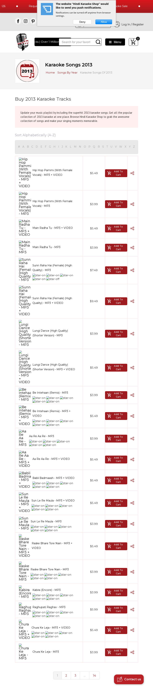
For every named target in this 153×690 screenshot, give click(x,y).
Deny (82, 21)
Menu (116, 42)
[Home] (22, 41)
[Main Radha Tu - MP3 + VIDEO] (25, 227)
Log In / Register (132, 24)
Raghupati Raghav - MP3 (48, 607)
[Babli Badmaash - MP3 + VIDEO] (25, 479)
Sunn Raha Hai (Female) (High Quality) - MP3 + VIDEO (52, 301)
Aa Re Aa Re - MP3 (41, 436)
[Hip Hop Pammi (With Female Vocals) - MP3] (25, 203)
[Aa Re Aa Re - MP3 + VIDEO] (25, 459)
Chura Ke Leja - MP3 (45, 651)
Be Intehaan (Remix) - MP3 (50, 392)
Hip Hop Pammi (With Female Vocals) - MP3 (52, 204)
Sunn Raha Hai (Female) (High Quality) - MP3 (52, 268)
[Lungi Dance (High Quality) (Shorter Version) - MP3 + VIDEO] (25, 367)
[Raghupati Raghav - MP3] (25, 609)
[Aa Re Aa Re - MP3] (23, 438)
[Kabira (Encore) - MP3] (25, 591)
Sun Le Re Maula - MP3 (46, 521)
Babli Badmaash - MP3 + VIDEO (53, 478)
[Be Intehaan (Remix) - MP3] (25, 394)
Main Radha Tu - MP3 (46, 247)
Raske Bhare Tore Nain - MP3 (50, 569)
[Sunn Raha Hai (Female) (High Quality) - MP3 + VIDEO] (25, 301)
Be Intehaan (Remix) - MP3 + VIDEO (51, 413)
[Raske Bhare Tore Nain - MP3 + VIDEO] (24, 545)
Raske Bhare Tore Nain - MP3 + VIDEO (52, 546)
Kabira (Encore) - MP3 (46, 590)
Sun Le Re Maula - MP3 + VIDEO (53, 500)
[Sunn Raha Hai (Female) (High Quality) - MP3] (25, 269)
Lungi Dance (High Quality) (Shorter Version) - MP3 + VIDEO (53, 367)
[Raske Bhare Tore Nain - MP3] (24, 571)
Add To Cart (118, 173)
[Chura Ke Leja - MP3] (25, 652)
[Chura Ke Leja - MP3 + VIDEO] (24, 629)
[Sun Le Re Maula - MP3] (24, 523)
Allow (104, 21)
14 (94, 675)
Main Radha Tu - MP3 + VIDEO (52, 228)
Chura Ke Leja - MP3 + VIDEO (51, 627)
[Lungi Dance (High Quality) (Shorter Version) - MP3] (25, 333)
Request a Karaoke (33, 6)
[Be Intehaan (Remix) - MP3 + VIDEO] (25, 415)
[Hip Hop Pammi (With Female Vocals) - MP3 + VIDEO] (25, 173)
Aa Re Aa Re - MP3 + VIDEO (51, 459)
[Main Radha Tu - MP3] (25, 247)
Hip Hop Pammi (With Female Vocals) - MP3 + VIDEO (52, 173)
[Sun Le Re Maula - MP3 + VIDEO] (24, 502)
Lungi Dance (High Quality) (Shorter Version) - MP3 (50, 333)
